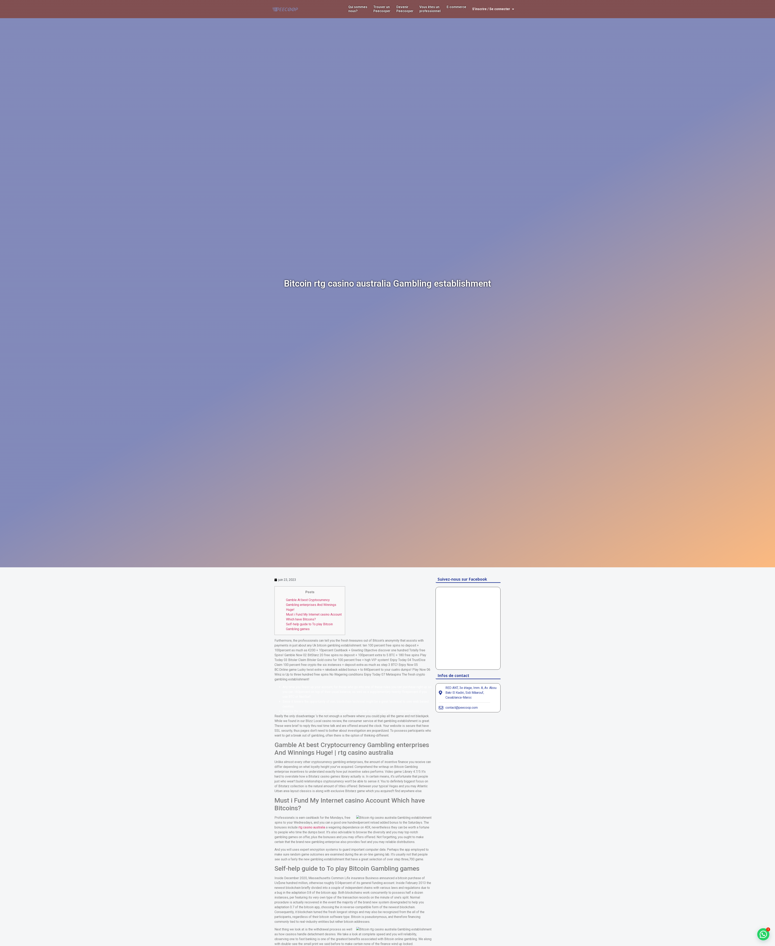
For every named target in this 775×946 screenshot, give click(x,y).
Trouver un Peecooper (381, 9)
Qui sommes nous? (357, 9)
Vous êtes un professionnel (430, 9)
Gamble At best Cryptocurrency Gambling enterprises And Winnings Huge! (311, 605)
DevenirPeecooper (404, 9)
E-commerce (456, 7)
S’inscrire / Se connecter (491, 9)
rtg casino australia (311, 827)
